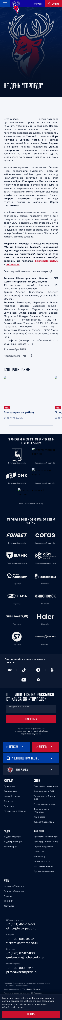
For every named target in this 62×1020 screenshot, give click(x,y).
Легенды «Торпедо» (14, 891)
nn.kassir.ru (13, 264)
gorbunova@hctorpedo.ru (25, 957)
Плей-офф (39, 817)
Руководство (10, 791)
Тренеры (8, 801)
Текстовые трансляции (46, 786)
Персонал (9, 806)
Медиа (7, 831)
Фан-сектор (40, 856)
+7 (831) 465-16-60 (20, 924)
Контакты (9, 906)
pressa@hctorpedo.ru (22, 972)
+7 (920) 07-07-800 (20, 953)
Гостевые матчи (42, 861)
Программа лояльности (46, 836)
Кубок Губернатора (44, 822)
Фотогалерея (10, 846)
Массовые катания (43, 866)
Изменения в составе (15, 811)
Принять (31, 1014)
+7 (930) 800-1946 (20, 967)
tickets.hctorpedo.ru (46, 260)
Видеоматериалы (13, 836)
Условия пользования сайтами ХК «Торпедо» (23, 993)
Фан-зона (39, 831)
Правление (9, 786)
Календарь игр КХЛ (44, 791)
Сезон (37, 780)
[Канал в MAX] (38, 680)
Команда (8, 780)
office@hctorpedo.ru (21, 928)
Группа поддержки (43, 846)
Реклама (8, 896)
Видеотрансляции (13, 841)
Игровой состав (12, 796)
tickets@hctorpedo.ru (22, 943)
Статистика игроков (44, 804)
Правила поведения (44, 871)
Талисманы (39, 851)
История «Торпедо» (14, 886)
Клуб (6, 880)
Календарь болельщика (46, 841)
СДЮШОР (8, 901)
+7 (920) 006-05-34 (20, 938)
